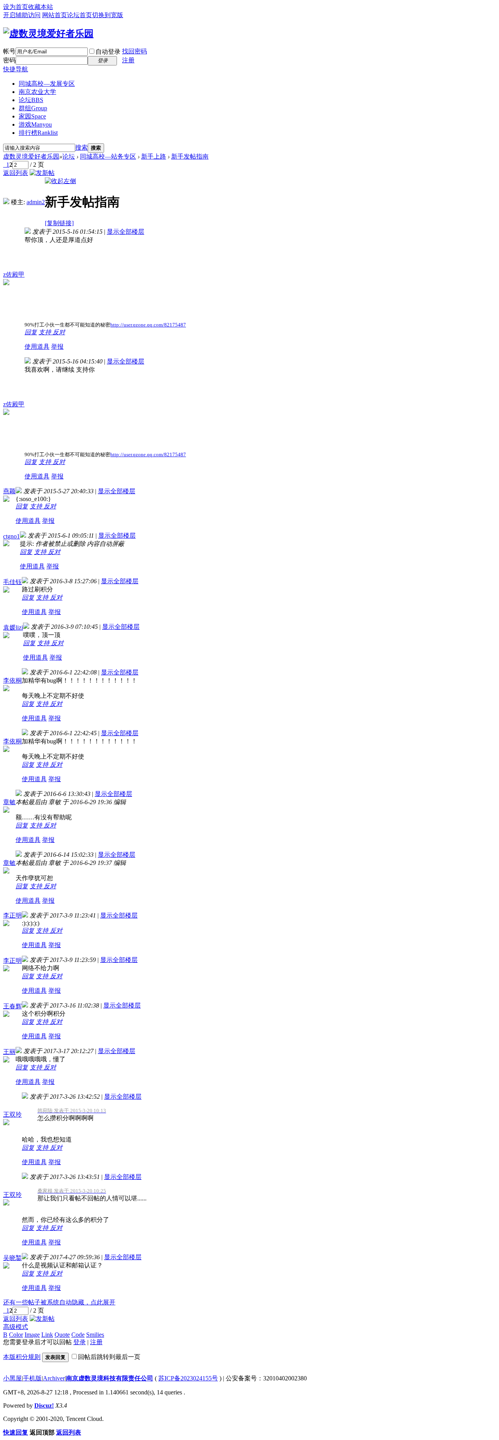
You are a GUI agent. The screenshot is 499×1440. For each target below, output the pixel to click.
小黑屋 (12, 1378)
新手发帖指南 (190, 156)
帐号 (9, 51)
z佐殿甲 (14, 274)
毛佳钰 (12, 582)
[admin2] (6, 202)
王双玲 (12, 1114)
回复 (31, 332)
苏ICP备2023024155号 (188, 1378)
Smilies (95, 1334)
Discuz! (44, 1405)
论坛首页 (79, 15)
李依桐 (12, 680)
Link (47, 1334)
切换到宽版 (107, 15)
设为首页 (15, 7)
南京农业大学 (37, 91)
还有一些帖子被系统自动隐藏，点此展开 (59, 1302)
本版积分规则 (22, 1357)
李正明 (12, 915)
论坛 (31, 100)
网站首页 (54, 15)
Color (16, 1334)
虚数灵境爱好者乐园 (31, 156)
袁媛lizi (13, 627)
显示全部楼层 (125, 231)
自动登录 (108, 51)
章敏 (9, 802)
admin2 (36, 202)
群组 (33, 108)
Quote (62, 1334)
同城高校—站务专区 (108, 156)
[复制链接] (59, 223)
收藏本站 (40, 7)
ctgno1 (11, 536)
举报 (57, 346)
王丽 (9, 1051)
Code (78, 1334)
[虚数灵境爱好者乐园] (48, 33)
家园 (32, 116)
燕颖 (9, 491)
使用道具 (37, 346)
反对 (59, 332)
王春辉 (12, 1006)
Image (32, 1334)
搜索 (81, 147)
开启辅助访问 (22, 15)
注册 (128, 60)
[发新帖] (42, 172)
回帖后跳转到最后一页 (109, 1357)
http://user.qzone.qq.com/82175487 (148, 325)
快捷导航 (15, 69)
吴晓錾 (12, 1258)
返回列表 (15, 172)
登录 (79, 1342)
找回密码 (134, 51)
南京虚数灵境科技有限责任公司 (109, 1378)
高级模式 (15, 1327)
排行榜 (38, 132)
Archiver (54, 1378)
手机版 (32, 1378)
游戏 (35, 124)
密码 (9, 60)
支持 (46, 332)
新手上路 (153, 156)
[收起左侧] (60, 181)
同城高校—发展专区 (47, 83)
